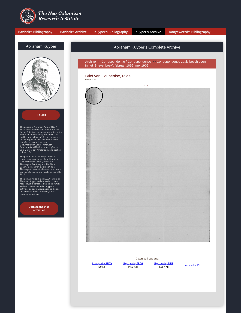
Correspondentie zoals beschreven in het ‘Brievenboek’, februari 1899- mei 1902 (145, 63)
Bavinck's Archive (73, 32)
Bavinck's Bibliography (35, 32)
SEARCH (41, 115)
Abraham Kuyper (41, 46)
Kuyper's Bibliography (111, 32)
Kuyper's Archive (148, 32)
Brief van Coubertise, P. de (108, 76)
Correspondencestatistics (39, 208)
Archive (90, 61)
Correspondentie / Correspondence (126, 61)
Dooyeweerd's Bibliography (189, 32)
